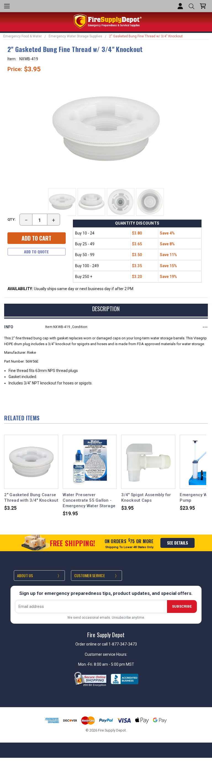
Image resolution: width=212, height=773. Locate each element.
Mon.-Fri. (86, 664)
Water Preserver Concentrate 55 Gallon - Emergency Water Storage (89, 500)
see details (177, 543)
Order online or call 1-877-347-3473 (106, 644)
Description (106, 308)
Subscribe (182, 606)
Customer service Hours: (106, 654)
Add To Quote (36, 251)
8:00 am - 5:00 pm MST (114, 664)
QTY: (11, 219)
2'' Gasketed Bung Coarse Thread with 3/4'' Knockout (31, 497)
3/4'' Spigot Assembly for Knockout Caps (146, 497)
